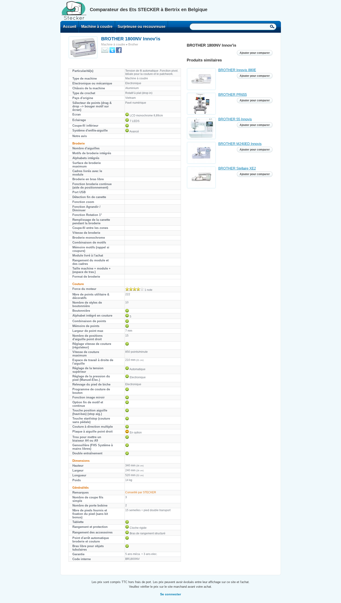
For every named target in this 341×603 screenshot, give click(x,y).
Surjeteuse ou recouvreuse (141, 27)
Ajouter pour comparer (255, 53)
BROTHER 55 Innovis (235, 119)
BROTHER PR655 (232, 94)
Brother (133, 44)
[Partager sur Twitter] (112, 49)
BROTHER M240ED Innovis (240, 144)
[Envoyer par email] (105, 49)
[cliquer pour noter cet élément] (134, 289)
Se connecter (170, 594)
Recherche (272, 26)
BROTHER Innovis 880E (237, 70)
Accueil (69, 27)
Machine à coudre (97, 27)
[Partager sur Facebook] (119, 49)
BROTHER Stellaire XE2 (237, 168)
